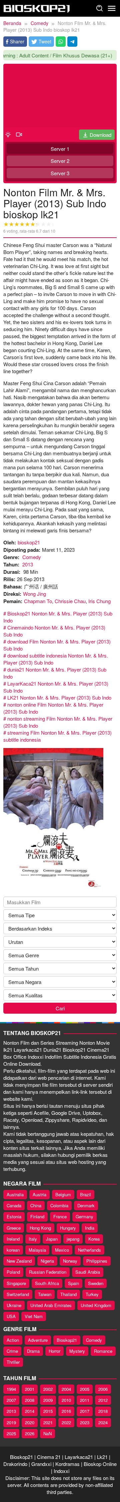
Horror (54, 1351)
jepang (73, 1239)
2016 (66, 1411)
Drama (33, 1351)
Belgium (63, 1194)
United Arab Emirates (51, 1305)
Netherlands (89, 1250)
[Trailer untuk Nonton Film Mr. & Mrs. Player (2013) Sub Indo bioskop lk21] (19, 134)
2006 (103, 1389)
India (89, 1228)
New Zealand (19, 1261)
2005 (84, 1389)
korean (13, 1250)
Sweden (95, 1283)
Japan (52, 1239)
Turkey (92, 1294)
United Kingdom (96, 1305)
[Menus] (112, 8)
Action (13, 1340)
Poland (13, 1272)
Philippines (96, 1261)
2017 (84, 1411)
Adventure (38, 1340)
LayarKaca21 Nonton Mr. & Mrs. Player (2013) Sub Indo (55, 687)
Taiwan (44, 1294)
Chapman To (38, 600)
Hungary (68, 1228)
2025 (11, 1433)
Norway (70, 1261)
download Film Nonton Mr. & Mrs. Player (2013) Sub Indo (57, 645)
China (35, 1205)
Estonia (14, 1216)
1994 (11, 1389)
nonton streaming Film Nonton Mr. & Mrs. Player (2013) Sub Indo (57, 722)
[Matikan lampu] (8, 134)
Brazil (85, 1194)
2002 (48, 1389)
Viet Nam (34, 1316)
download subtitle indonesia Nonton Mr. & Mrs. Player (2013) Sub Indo (55, 659)
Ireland (13, 1239)
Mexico (62, 1250)
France (60, 1216)
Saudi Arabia (87, 1272)
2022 (66, 1422)
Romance (103, 1351)
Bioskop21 (67, 1340)
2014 (29, 1411)
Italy (33, 1239)
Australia (15, 1194)
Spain (73, 1283)
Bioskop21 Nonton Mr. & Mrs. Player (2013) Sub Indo (57, 617)
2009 (48, 1400)
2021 (48, 1422)
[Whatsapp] (61, 41)
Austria (39, 1194)
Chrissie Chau (70, 600)
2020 (29, 1422)
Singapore (16, 1283)
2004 (66, 1389)
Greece (14, 1228)
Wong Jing (34, 593)
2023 (84, 1422)
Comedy (31, 556)
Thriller (13, 1362)
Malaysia (37, 1250)
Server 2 (60, 160)
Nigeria (47, 1261)
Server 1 (60, 148)
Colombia (59, 1205)
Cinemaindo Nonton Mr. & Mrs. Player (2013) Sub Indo (54, 631)
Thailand (68, 1294)
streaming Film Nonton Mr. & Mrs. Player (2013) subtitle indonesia (57, 736)
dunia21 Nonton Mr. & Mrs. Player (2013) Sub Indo (54, 673)
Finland (37, 1216)
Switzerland (18, 1294)
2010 (66, 1400)
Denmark (86, 1205)
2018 (103, 1411)
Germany (84, 1216)
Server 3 (60, 173)
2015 (48, 1411)
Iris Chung (99, 600)
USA (11, 1316)
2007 (11, 1400)
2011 (84, 1400)
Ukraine (14, 1305)
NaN (47, 1433)
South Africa (47, 1283)
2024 (103, 1422)
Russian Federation (47, 1272)
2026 (29, 1433)
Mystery (77, 1351)
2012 (103, 1400)
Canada (14, 1205)
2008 (29, 1400)
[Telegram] (72, 41)
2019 (11, 1422)
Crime (12, 1351)
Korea (94, 1239)
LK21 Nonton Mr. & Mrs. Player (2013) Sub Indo (59, 697)
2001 (29, 1389)
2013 (27, 564)
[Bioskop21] (36, 7)
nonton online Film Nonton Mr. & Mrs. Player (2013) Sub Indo (53, 708)
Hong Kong (40, 1228)
